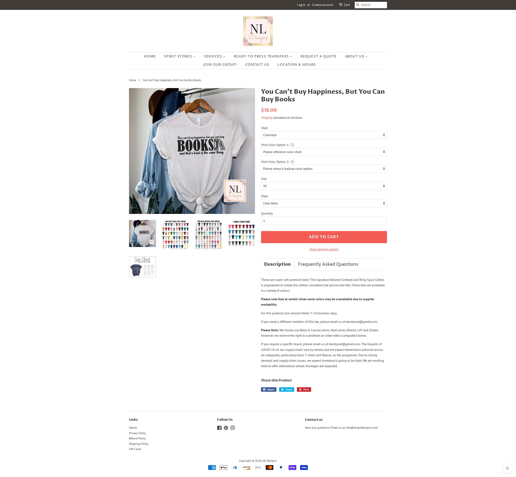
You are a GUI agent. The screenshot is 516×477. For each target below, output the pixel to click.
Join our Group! (220, 64)
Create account (322, 5)
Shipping (266, 118)
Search (133, 427)
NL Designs (269, 460)
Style (264, 128)
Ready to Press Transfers (262, 56)
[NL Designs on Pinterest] (226, 428)
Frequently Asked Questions (328, 264)
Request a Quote (319, 56)
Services (213, 56)
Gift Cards (135, 449)
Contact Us (257, 64)
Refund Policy (137, 438)
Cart (347, 5)
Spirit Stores (178, 56)
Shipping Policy (138, 444)
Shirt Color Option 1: (275, 145)
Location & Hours (297, 64)
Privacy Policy (137, 433)
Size (264, 179)
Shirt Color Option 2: (275, 162)
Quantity (267, 213)
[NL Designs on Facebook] (219, 428)
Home (150, 56)
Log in (301, 5)
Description (277, 264)
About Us (355, 56)
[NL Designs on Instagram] (232, 428)
